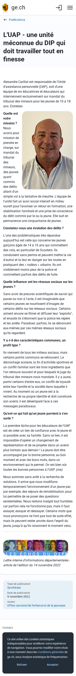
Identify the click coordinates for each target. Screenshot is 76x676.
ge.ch (18, 7)
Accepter (53, 664)
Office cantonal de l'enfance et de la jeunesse (36, 605)
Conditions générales (50, 652)
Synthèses (14, 587)
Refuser (22, 664)
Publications (17, 19)
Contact (7, 627)
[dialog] (38, 653)
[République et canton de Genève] (5, 7)
